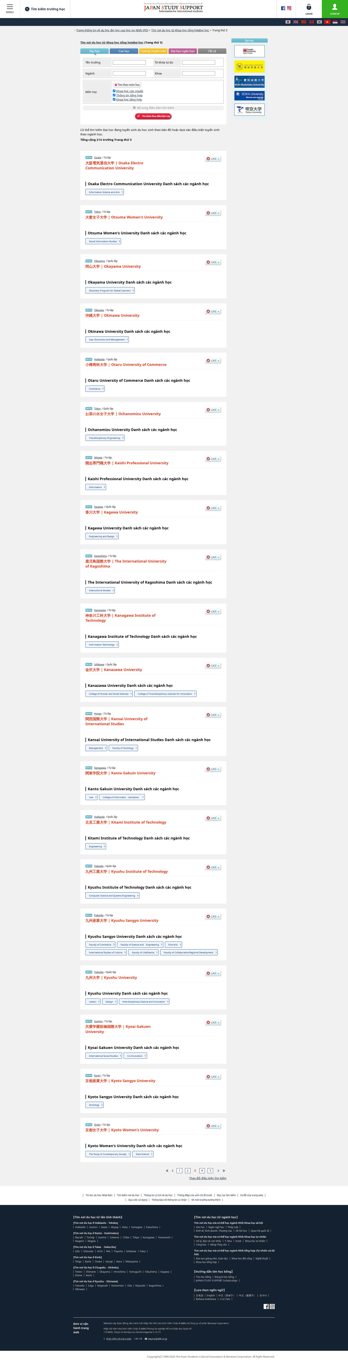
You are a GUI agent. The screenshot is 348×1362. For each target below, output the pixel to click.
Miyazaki (140, 1285)
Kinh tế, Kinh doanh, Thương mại (214, 1230)
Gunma (98, 1021)
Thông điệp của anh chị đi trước (194, 1195)
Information (95, 487)
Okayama (99, 261)
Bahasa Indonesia (206, 1299)
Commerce (94, 388)
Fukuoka (99, 866)
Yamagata (136, 1227)
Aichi (100, 1251)
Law (91, 797)
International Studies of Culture (105, 952)
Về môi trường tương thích (206, 1200)
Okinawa (99, 310)
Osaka (97, 157)
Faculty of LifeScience (143, 952)
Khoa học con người (129, 91)
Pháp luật (233, 1227)
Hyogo (98, 713)
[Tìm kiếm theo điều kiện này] (153, 116)
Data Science (142, 1154)
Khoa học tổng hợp (129, 99)
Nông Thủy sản (218, 1244)
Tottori (78, 1271)
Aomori (93, 1227)
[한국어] (319, 22)
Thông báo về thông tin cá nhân (169, 1200)
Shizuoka (88, 1251)
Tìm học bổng (203, 1277)
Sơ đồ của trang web (251, 1195)
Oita (129, 1285)
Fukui (143, 1251)
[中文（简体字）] (304, 22)
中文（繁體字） (247, 1295)
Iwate (104, 1227)
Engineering (95, 846)
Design (109, 1001)
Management (96, 747)
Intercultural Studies (100, 590)
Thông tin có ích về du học (158, 1195)
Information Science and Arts (104, 192)
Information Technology (102, 644)
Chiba (126, 1237)
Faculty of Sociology (123, 747)
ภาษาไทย (225, 1299)
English (211, 1295)
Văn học (200, 1227)
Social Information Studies (103, 241)
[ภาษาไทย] (343, 22)
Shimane (91, 1271)
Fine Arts (173, 944)
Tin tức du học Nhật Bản (99, 1195)
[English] (296, 22)
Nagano (79, 1241)
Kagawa (98, 506)
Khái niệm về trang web (118, 1338)
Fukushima (152, 1227)
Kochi (89, 1275)
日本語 (199, 1295)
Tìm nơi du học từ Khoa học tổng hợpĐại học (111, 42)
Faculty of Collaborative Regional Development (188, 952)
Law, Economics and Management (107, 339)
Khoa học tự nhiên (255, 1241)
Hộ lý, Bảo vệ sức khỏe (208, 1241)
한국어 (263, 1295)
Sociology (94, 1104)
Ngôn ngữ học (216, 1227)
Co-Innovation (135, 1055)
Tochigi (90, 1237)
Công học (201, 1244)
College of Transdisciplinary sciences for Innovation (165, 693)
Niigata (98, 457)
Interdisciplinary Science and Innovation (143, 1001)
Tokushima (151, 1271)
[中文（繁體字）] (312, 22)
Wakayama (131, 1261)
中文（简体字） (227, 1295)
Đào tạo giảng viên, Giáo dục (212, 1258)
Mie (108, 1251)
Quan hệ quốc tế (260, 1230)
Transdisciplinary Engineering (104, 437)
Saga (91, 1285)
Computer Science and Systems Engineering (112, 895)
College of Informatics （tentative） (121, 797)
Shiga (78, 1261)
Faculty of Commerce (100, 944)
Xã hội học (241, 1230)
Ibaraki (79, 1237)
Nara (119, 1261)
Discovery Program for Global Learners (109, 290)
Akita (125, 1227)
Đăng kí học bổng (224, 1277)
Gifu (77, 1251)
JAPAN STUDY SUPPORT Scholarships (216, 1280)
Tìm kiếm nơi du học (128, 1195)
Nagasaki (102, 1285)
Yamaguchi (135, 1271)
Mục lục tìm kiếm (226, 1195)
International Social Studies (103, 1055)
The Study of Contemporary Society (107, 1154)
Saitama (114, 1237)
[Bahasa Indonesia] (335, 22)
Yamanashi (164, 1237)
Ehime (78, 1275)
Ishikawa (99, 664)
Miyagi (114, 1227)
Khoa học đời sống (242, 1258)
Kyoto (97, 1075)
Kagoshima (100, 556)
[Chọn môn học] (127, 87)
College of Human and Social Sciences (108, 693)
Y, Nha (228, 1241)
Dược (238, 1241)
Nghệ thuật (262, 1258)
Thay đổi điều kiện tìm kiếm (207, 1178)
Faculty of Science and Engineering (140, 944)
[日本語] (288, 22)
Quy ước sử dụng (137, 1200)
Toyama (118, 1251)
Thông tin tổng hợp (129, 95)
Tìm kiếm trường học (48, 9)
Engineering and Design (101, 536)
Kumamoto (117, 1285)
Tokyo (97, 211)
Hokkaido (99, 359)
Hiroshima (119, 1271)
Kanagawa (100, 610)
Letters (92, 1001)
